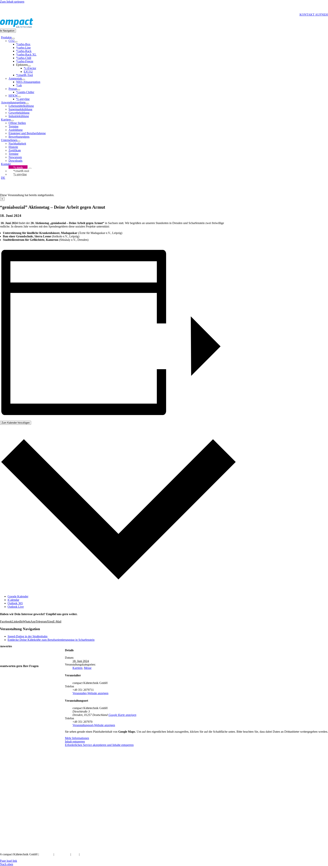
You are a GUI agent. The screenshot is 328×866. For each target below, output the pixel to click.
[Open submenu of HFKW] (19, 96)
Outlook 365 (15, 603)
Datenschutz (62, 854)
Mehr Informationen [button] (77, 738)
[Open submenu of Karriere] (12, 120)
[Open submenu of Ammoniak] (23, 79)
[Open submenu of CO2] (15, 41)
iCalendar (13, 599)
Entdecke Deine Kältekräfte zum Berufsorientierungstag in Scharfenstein (51, 639)
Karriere (77, 668)
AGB (75, 854)
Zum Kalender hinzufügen (16, 422)
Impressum (47, 854)
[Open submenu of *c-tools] (30, 168)
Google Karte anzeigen (122, 714)
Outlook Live (16, 606)
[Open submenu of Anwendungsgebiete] (27, 103)
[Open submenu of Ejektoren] (29, 65)
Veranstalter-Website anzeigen (90, 693)
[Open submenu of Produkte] (13, 38)
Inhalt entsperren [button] (75, 741)
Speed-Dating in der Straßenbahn (27, 636)
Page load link (8, 860)
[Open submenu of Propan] (18, 89)
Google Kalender (18, 596)
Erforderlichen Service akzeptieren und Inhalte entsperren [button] (99, 745)
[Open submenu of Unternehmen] (18, 141)
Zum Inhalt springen (12, 1)
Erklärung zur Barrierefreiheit (98, 854)
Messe (87, 668)
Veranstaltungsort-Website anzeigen (94, 725)
